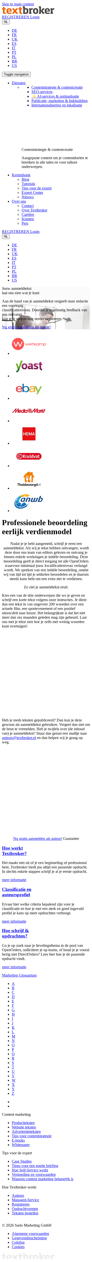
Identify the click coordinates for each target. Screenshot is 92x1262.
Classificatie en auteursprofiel (16, 892)
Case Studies (22, 1161)
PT (14, 52)
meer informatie (14, 880)
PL (14, 57)
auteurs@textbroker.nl (19, 738)
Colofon (18, 1242)
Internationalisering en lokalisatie (56, 105)
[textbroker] (28, 12)
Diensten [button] (19, 83)
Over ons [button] (19, 201)
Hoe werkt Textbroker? (14, 850)
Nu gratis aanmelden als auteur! (26, 327)
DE (14, 30)
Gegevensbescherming (29, 1238)
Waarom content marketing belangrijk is (42, 1179)
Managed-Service (25, 1200)
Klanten (28, 219)
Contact (28, 206)
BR (14, 61)
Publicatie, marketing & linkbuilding (59, 101)
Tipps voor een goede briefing (35, 1166)
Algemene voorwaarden (30, 1233)
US (14, 65)
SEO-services (42, 92)
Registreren (20, 1204)
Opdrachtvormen (25, 1209)
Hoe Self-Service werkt (30, 1170)
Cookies (18, 1247)
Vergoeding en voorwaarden (34, 1174)
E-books (18, 1140)
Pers (25, 223)
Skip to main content (18, 4)
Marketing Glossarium (19, 975)
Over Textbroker (34, 210)
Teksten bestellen (25, 1213)
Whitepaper (21, 1145)
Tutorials (28, 184)
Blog (25, 179)
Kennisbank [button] (21, 175)
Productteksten (23, 1123)
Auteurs (18, 1195)
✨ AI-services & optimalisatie (55, 96)
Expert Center (32, 192)
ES (14, 44)
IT (13, 48)
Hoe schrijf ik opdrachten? (15, 933)
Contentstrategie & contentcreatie (57, 87)
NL (6, 22)
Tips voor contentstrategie (32, 1136)
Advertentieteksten (26, 1131)
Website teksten (24, 1127)
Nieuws (28, 197)
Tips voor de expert (37, 188)
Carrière (28, 214)
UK (15, 39)
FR (14, 35)
